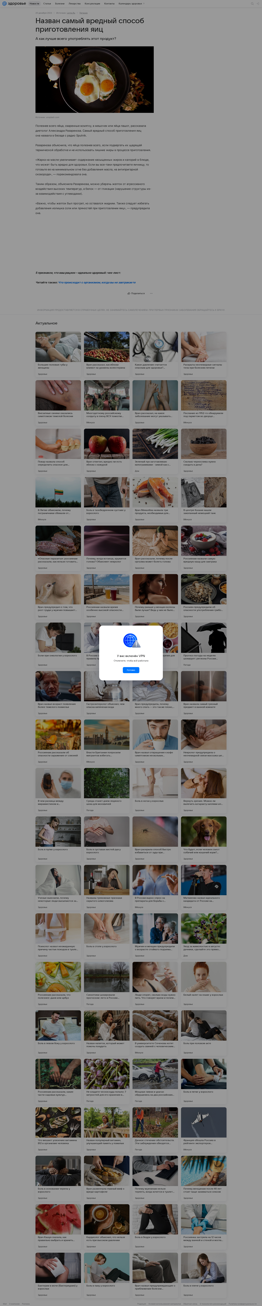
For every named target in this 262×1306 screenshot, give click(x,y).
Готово (131, 670)
